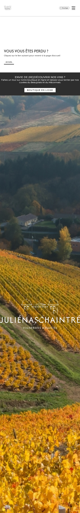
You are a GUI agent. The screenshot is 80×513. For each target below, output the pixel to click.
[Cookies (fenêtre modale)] (3, 509)
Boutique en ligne (40, 90)
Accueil (9, 62)
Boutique (65, 8)
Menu (73, 6)
